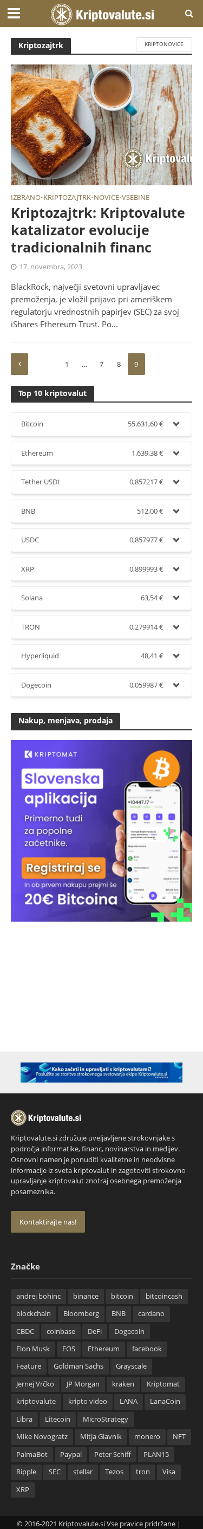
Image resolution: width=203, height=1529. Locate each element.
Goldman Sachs (78, 1366)
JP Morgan (83, 1384)
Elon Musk (33, 1348)
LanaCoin (165, 1401)
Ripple (26, 1471)
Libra (24, 1419)
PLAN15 (156, 1454)
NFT (179, 1436)
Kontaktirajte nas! (47, 1222)
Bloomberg (81, 1313)
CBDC (25, 1331)
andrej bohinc (38, 1296)
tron (143, 1471)
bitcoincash (164, 1296)
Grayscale (131, 1366)
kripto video (87, 1401)
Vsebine (135, 198)
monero (147, 1436)
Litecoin (57, 1419)
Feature (28, 1366)
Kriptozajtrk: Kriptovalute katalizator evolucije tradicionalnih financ (98, 230)
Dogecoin (129, 1331)
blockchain (33, 1313)
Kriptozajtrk (67, 198)
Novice (106, 198)
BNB (119, 1313)
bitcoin (122, 1296)
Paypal (71, 1454)
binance (86, 1296)
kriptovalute (36, 1401)
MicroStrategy (105, 1419)
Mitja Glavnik (101, 1436)
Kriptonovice (164, 44)
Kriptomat (163, 1384)
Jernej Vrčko (35, 1384)
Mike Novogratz (42, 1436)
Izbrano (26, 198)
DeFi (95, 1331)
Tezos (114, 1471)
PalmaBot (32, 1454)
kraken (123, 1384)
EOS (68, 1348)
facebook (147, 1348)
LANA (128, 1401)
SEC (55, 1471)
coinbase (61, 1331)
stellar (83, 1471)
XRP (22, 1489)
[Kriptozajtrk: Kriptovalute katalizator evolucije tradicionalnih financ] (101, 124)
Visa (168, 1471)
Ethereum (104, 1348)
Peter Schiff (112, 1454)
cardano (151, 1313)
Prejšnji (19, 364)
